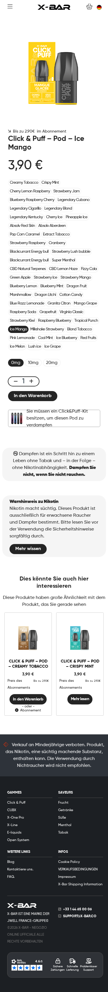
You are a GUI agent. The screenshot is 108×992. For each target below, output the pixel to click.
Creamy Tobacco (24, 183)
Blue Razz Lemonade (27, 303)
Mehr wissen (28, 549)
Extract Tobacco (56, 234)
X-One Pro (15, 817)
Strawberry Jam (66, 191)
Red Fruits (88, 338)
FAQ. (11, 877)
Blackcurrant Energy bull (29, 252)
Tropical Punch (86, 321)
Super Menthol (63, 260)
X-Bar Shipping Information (80, 884)
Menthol (64, 825)
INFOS (63, 852)
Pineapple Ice (76, 217)
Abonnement (29, 710)
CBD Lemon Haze (63, 269)
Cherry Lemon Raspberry (30, 191)
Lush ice (34, 346)
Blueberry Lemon (23, 286)
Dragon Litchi (45, 295)
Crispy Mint (50, 183)
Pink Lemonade (22, 338)
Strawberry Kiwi (22, 321)
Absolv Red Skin (22, 226)
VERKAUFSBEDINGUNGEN (78, 869)
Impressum (67, 877)
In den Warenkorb (33, 396)
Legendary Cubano (73, 200)
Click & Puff (16, 803)
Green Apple (20, 277)
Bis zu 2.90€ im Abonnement (38, 131)
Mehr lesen (80, 699)
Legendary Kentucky (26, 217)
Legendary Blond (58, 208)
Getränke (65, 810)
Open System (18, 840)
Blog (10, 862)
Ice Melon (17, 346)
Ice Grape (52, 346)
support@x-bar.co (79, 916)
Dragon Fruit (76, 286)
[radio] (16, 363)
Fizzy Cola (89, 269)
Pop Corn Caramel (24, 234)
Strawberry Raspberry (27, 243)
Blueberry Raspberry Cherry (32, 200)
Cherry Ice (54, 217)
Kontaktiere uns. (20, 869)
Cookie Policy (69, 862)
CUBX (11, 810)
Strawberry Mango (75, 277)
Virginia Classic (71, 312)
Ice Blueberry (66, 338)
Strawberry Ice (45, 277)
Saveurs (65, 792)
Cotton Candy (70, 295)
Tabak (63, 832)
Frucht (63, 803)
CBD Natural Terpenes (28, 269)
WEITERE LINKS (18, 852)
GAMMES (14, 792)
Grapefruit (47, 312)
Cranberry (57, 243)
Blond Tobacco (79, 329)
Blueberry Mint (51, 286)
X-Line (12, 825)
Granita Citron (59, 303)
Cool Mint (45, 338)
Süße (62, 817)
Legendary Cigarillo (25, 208)
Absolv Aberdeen (52, 226)
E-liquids (14, 832)
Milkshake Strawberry (47, 329)
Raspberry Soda (23, 312)
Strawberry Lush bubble (71, 252)
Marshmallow (20, 295)
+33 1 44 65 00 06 (77, 909)
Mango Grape (85, 303)
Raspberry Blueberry (54, 321)
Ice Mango (18, 329)
